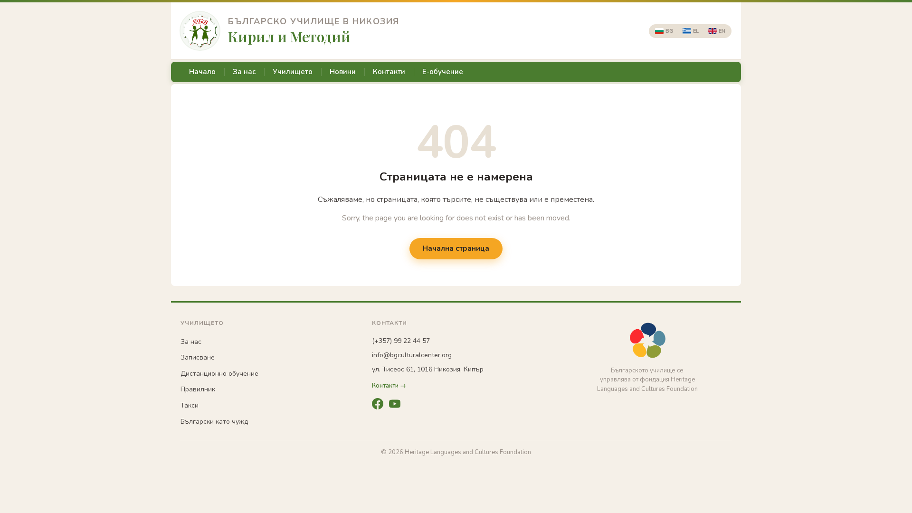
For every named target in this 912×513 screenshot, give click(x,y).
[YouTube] (394, 403)
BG (669, 31)
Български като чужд (214, 421)
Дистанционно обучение (219, 373)
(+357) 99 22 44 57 (401, 340)
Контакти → (389, 386)
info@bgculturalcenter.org (412, 355)
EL (696, 31)
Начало (202, 71)
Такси (189, 405)
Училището (293, 71)
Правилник (197, 389)
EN (722, 31)
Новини (343, 71)
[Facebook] (377, 403)
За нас (244, 71)
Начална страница (456, 248)
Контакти (389, 71)
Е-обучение (442, 71)
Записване (197, 357)
